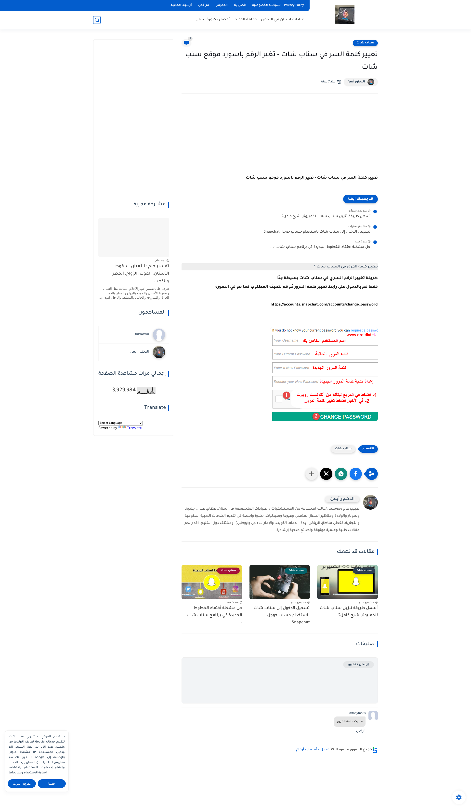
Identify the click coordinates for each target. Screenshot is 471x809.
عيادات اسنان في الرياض (282, 20)
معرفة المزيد (22, 783)
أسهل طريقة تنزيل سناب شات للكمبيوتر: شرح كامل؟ (326, 217)
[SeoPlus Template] (375, 750)
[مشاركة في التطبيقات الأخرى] (311, 474)
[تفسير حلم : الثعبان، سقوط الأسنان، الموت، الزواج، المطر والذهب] (133, 237)
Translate (134, 428)
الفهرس (221, 5)
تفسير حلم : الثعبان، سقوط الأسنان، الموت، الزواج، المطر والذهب (140, 274)
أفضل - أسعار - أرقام (313, 750)
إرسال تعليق (358, 664)
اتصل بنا (240, 5)
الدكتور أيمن (356, 82)
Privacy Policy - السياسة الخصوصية (278, 5)
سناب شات (365, 43)
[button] (356, 474)
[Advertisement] (280, 140)
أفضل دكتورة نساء (213, 20)
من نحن (203, 5)
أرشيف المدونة (181, 5)
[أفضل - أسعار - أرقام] (344, 14)
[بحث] (97, 20)
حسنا (51, 783)
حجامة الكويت (245, 20)
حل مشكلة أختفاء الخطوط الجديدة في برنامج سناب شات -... (320, 247)
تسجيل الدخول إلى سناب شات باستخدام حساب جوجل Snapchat (317, 232)
